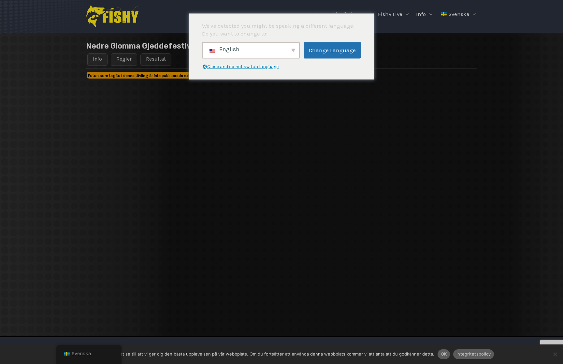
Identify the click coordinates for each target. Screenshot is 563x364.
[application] (405, 14)
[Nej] (555, 354)
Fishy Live (390, 14)
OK (444, 354)
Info (421, 14)
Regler (124, 59)
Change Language (332, 50)
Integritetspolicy (473, 354)
